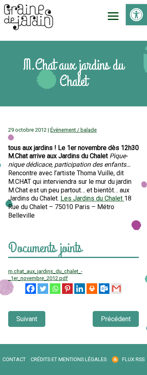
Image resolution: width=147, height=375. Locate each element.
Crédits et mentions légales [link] (69, 359)
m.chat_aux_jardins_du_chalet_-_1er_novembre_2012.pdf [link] (45, 274)
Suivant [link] (26, 319)
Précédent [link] (116, 319)
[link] (136, 14)
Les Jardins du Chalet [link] (92, 198)
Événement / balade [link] (73, 130)
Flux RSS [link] (133, 359)
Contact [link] (14, 359)
